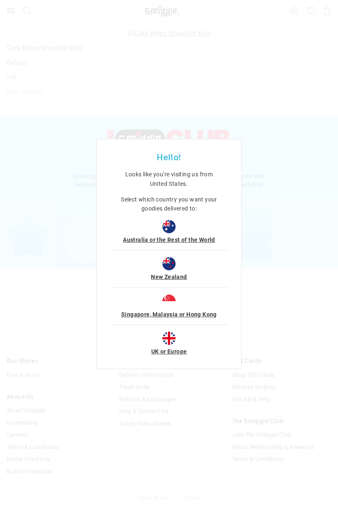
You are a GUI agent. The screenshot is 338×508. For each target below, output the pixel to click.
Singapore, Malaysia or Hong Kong (169, 314)
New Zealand (169, 277)
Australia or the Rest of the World (169, 239)
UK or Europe (169, 351)
